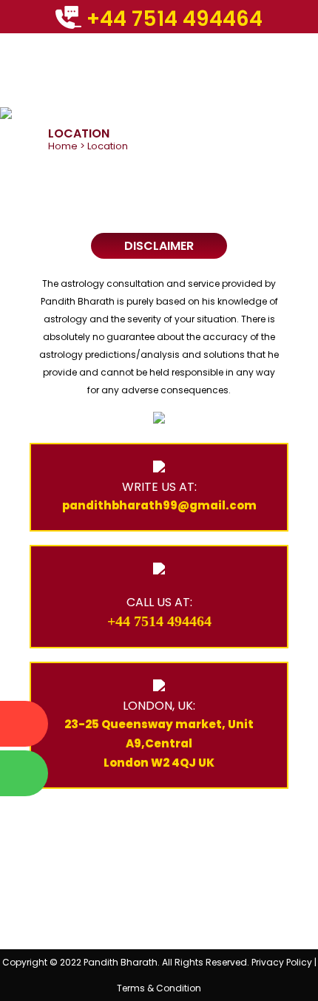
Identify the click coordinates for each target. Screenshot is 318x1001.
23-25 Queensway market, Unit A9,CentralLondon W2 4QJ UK (159, 743)
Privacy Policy (281, 962)
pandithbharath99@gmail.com (159, 505)
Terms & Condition (159, 988)
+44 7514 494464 (172, 18)
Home (63, 146)
